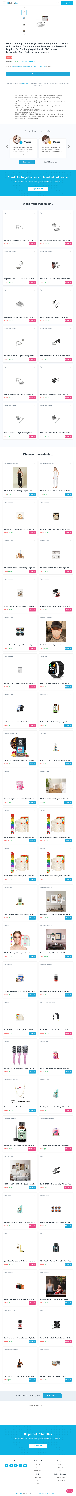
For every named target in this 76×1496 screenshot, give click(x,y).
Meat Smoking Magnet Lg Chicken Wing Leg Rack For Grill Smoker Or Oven (29, 66)
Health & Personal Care (47, 617)
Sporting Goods (45, 1195)
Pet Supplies (45, 694)
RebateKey (19, 1493)
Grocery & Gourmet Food (11, 733)
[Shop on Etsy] (24, 1420)
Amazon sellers (38, 1470)
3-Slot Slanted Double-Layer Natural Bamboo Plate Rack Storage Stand (28, 606)
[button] (34, 213)
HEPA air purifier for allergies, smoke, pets (54, 799)
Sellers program (60, 1480)
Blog (60, 1470)
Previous (7, 146)
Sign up (38, 1464)
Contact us (60, 1467)
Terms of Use (42, 1493)
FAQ (38, 1480)
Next (69, 146)
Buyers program (60, 1477)
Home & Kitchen (9, 502)
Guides (38, 1483)
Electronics (44, 656)
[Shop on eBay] (60, 1412)
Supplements (9, 887)
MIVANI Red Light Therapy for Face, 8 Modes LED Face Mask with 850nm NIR (30, 953)
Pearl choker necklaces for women (15, 1107)
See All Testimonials (50, 162)
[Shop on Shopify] (52, 1420)
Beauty (7, 771)
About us (60, 1464)
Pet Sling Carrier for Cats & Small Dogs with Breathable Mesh (24, 1222)
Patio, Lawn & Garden (28, 68)
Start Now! (26, 162)
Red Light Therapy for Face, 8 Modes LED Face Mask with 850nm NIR (27, 837)
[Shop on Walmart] (16, 1412)
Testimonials (37, 1477)
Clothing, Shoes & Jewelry (12, 463)
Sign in (38, 1467)
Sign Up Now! (38, 189)
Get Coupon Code (38, 74)
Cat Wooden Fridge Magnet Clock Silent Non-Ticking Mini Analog (25, 529)
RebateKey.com (24, 83)
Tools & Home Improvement (48, 1002)
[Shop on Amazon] (38, 1412)
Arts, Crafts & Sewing (47, 887)
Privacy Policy (51, 1493)
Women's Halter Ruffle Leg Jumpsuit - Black (18, 491)
